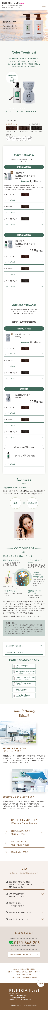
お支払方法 (23, 969)
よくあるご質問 (21, 974)
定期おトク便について (34, 971)
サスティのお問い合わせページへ (21, 955)
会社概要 (28, 974)
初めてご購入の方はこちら (14, 646)
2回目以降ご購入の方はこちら (15, 652)
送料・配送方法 (31, 969)
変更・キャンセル (12, 971)
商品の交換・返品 (22, 971)
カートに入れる (10, 200)
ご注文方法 (16, 969)
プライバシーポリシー (16, 977)
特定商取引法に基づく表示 (30, 977)
